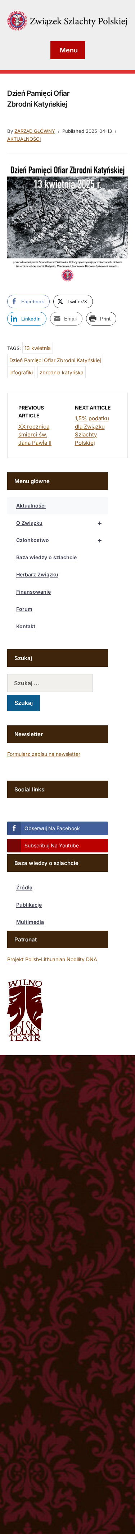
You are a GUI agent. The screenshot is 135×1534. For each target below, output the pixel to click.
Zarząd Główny (34, 131)
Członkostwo (59, 540)
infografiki (21, 372)
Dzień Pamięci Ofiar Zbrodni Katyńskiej (55, 360)
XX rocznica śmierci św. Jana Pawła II (34, 434)
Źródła (24, 887)
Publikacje (29, 905)
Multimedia (30, 922)
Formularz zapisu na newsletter (43, 754)
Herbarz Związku (37, 574)
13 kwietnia (37, 348)
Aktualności (24, 139)
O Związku (59, 523)
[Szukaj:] (57, 683)
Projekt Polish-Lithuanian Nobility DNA (52, 959)
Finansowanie (33, 592)
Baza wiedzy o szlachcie (46, 557)
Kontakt (25, 626)
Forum (24, 609)
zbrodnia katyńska (62, 372)
